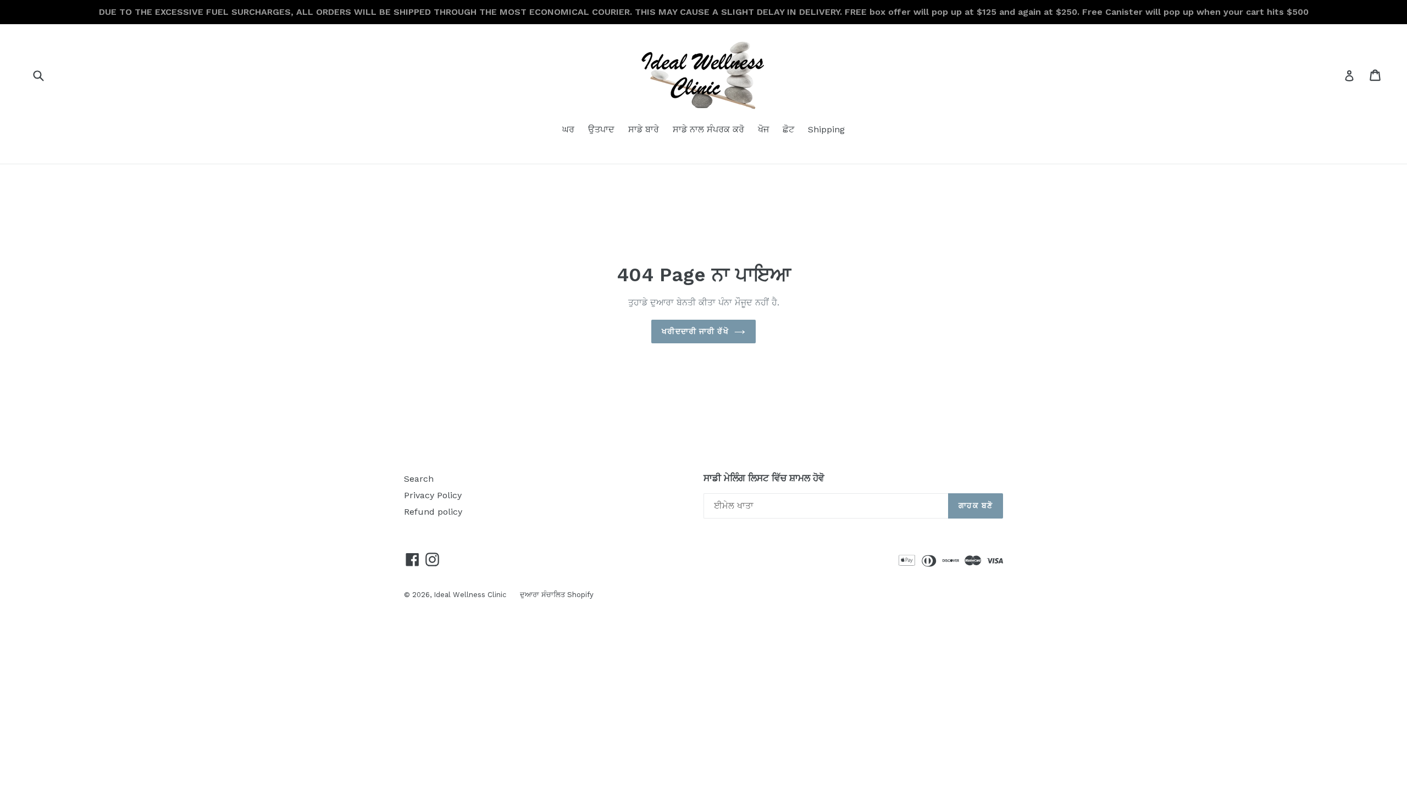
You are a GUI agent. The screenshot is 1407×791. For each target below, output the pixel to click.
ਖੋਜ (763, 129)
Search (419, 479)
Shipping (826, 129)
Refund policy (433, 511)
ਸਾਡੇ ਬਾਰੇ (643, 129)
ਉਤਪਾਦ (601, 129)
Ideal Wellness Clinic (470, 595)
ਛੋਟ (788, 129)
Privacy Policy (433, 495)
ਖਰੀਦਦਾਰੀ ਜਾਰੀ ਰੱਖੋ (695, 331)
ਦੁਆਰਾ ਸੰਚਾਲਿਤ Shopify (557, 595)
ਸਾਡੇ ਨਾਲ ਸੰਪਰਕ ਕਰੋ (708, 129)
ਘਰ (568, 129)
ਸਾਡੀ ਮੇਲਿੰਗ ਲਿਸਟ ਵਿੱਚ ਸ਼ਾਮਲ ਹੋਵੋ (764, 477)
